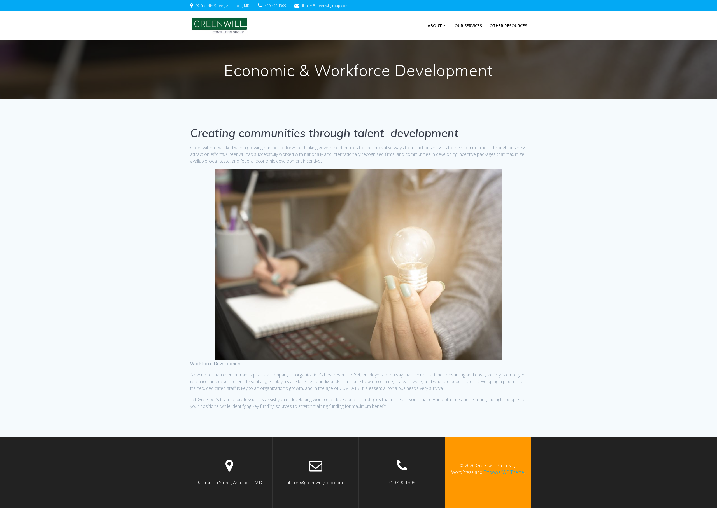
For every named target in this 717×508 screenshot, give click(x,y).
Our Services (468, 25)
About (435, 25)
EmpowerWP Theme (503, 472)
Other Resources (508, 25)
